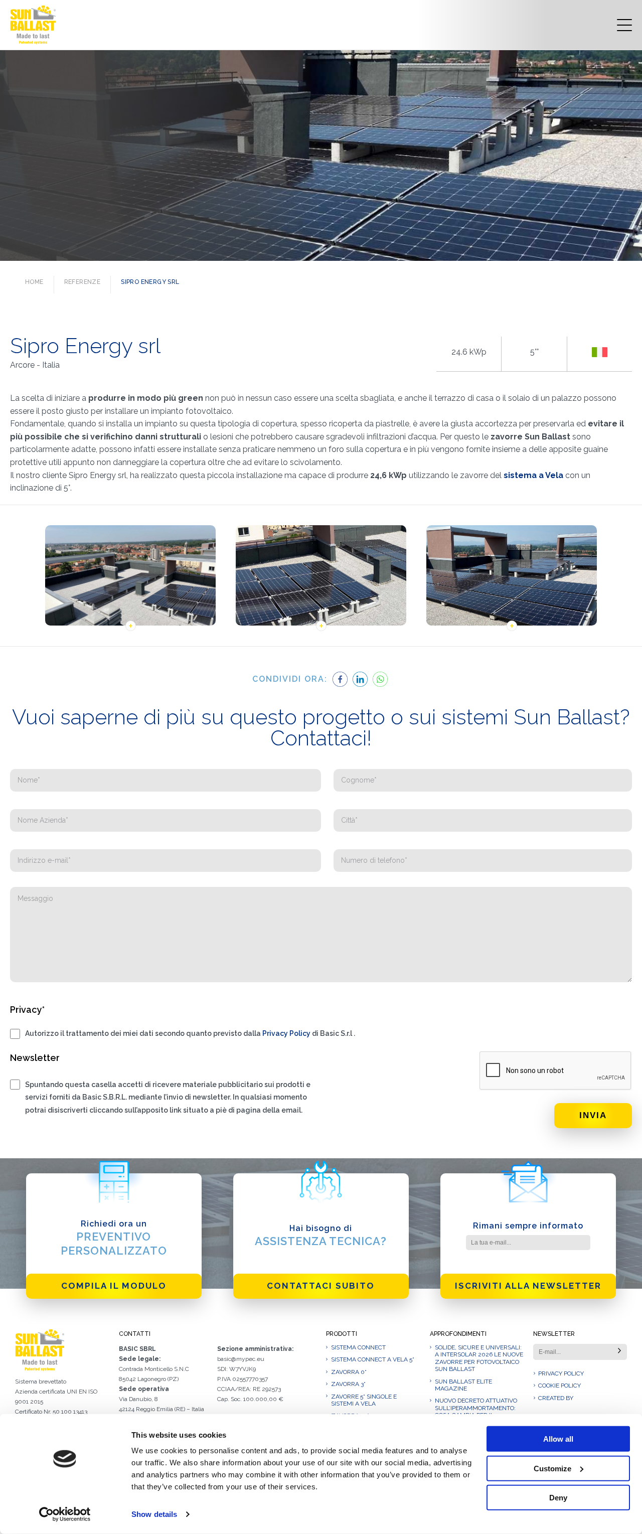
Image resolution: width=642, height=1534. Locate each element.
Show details (154, 1514)
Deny (558, 1497)
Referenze (82, 281)
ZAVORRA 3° (348, 1384)
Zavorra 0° (349, 1371)
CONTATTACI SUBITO (321, 1286)
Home (34, 281)
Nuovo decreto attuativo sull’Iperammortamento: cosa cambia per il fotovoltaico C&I (476, 1411)
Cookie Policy (559, 1385)
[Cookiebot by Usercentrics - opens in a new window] (65, 1514)
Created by (555, 1398)
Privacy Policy (286, 1033)
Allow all (558, 1439)
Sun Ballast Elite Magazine (463, 1385)
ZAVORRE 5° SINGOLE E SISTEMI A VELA (364, 1400)
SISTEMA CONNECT (358, 1347)
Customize (552, 1468)
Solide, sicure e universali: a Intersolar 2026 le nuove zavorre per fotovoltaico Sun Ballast (479, 1358)
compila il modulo (114, 1286)
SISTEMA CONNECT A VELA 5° (372, 1359)
